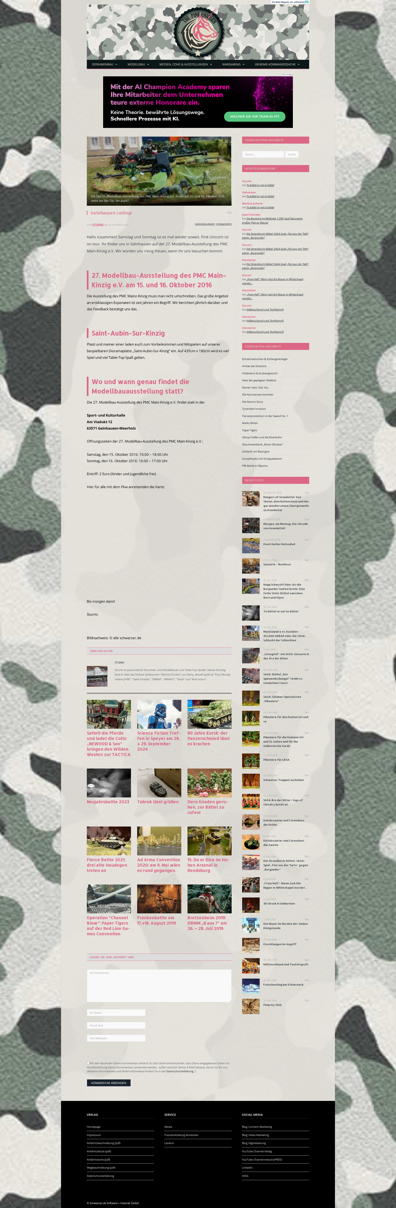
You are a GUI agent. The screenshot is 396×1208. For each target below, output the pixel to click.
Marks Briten (250, 423)
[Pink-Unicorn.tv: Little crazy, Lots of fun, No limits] (198, 29)
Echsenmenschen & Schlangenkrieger (265, 359)
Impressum (94, 1135)
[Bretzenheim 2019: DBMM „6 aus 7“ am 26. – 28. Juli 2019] (209, 898)
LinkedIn (247, 1167)
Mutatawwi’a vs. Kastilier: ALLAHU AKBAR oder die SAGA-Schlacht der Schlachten (284, 636)
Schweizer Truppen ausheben (283, 780)
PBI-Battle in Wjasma (255, 466)
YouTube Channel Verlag (257, 1151)
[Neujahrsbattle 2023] (109, 783)
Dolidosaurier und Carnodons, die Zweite (284, 843)
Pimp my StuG (272, 1004)
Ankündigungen (204, 224)
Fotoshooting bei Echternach (283, 984)
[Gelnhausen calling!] (159, 172)
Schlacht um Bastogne (255, 451)
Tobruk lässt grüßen (158, 801)
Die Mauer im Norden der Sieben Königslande (285, 926)
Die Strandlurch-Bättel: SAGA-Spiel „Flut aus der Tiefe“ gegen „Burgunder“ (285, 865)
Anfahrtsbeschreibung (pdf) (103, 1143)
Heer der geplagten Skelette (259, 380)
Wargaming (231, 64)
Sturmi (98, 225)
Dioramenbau (102, 64)
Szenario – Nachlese (277, 564)
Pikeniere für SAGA (276, 759)
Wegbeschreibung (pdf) (101, 1167)
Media (168, 1127)
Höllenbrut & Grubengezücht (260, 373)
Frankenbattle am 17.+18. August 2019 (156, 920)
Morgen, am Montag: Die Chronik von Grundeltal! (285, 526)
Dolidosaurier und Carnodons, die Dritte (284, 822)
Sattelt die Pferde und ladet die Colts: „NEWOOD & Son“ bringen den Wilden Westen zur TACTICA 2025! (109, 743)
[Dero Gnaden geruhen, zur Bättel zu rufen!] (209, 783)
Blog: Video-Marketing (255, 1135)
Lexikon (169, 1143)
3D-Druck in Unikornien (279, 903)
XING (245, 1176)
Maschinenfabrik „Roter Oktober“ (262, 444)
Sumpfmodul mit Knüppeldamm (262, 459)
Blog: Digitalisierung (254, 1143)
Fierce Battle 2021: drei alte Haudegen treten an (107, 865)
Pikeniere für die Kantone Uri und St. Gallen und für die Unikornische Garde (283, 741)
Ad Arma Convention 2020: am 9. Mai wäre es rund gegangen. (158, 865)
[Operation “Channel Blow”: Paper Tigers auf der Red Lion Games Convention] (109, 898)
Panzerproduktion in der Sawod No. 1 (265, 416)
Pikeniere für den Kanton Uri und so (285, 719)
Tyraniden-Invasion (254, 409)
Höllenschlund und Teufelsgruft (265, 309)
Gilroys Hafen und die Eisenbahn (262, 437)
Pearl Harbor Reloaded (279, 544)
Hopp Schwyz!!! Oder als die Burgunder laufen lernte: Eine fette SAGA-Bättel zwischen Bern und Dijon (284, 591)
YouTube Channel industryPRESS (262, 1159)
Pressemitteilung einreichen (181, 1135)
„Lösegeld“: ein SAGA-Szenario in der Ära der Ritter (286, 656)
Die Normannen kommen (257, 394)
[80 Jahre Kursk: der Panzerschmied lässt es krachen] (209, 714)
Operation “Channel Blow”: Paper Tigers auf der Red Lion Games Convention (108, 925)
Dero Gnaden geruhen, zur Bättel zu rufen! (207, 807)
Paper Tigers (249, 430)
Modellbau (136, 64)
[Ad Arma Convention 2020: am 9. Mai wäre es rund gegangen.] (159, 841)
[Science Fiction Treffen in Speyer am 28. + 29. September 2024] (159, 714)
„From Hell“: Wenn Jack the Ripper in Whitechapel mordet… (285, 885)
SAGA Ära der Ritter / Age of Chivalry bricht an (283, 802)
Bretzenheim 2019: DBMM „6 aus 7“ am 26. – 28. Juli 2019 (207, 923)
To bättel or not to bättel (260, 185)
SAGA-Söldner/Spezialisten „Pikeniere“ (282, 699)
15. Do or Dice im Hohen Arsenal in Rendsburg (208, 865)
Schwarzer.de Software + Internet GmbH (114, 1203)
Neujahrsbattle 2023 (108, 801)
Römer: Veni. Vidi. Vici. (255, 387)
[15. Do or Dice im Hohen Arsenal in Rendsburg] (209, 841)
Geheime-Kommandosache (275, 64)
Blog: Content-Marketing (257, 1127)
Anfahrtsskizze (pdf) (99, 1151)
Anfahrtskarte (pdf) (98, 1159)
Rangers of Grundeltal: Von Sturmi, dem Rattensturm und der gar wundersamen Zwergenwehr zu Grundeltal (286, 503)
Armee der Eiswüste (254, 366)
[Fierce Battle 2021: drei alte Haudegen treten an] (109, 841)
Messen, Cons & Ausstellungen (183, 64)
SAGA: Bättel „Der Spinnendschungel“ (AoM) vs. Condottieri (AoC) (283, 679)
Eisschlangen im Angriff (280, 944)
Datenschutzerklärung (179, 1071)
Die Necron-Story (252, 402)
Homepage (93, 1127)
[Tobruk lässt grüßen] (159, 783)
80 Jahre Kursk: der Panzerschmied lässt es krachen (208, 738)
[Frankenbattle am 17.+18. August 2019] (159, 898)
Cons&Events (224, 224)
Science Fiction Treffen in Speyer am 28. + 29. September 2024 (159, 741)
